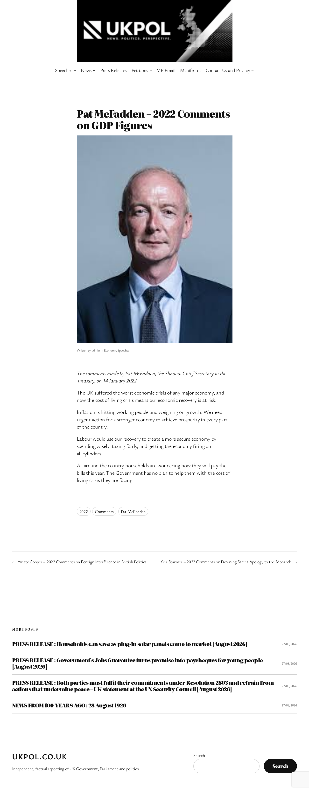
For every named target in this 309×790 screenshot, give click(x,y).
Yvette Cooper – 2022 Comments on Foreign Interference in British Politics (82, 561)
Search (199, 755)
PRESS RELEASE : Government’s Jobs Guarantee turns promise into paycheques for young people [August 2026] (137, 663)
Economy (110, 350)
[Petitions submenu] (150, 70)
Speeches (123, 350)
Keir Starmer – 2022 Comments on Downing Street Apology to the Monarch (225, 561)
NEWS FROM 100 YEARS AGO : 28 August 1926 (69, 705)
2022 (83, 511)
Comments (104, 511)
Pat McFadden (133, 511)
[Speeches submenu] (74, 70)
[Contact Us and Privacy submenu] (252, 70)
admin (96, 350)
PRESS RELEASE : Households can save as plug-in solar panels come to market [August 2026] (129, 644)
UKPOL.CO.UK (39, 756)
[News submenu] (94, 70)
